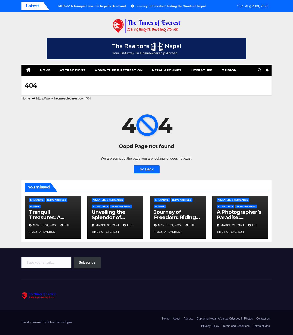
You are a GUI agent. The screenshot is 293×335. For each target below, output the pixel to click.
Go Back (147, 169)
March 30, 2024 (45, 225)
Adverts (188, 318)
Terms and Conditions (236, 325)
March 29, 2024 (170, 225)
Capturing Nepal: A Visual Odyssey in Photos (225, 318)
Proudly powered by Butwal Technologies (46, 322)
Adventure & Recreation (119, 70)
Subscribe (87, 262)
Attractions (73, 70)
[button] (259, 70)
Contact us (263, 318)
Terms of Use (261, 325)
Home (45, 70)
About (176, 318)
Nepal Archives (166, 70)
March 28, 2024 (233, 225)
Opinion (229, 70)
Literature (201, 70)
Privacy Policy (210, 325)
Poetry (34, 206)
